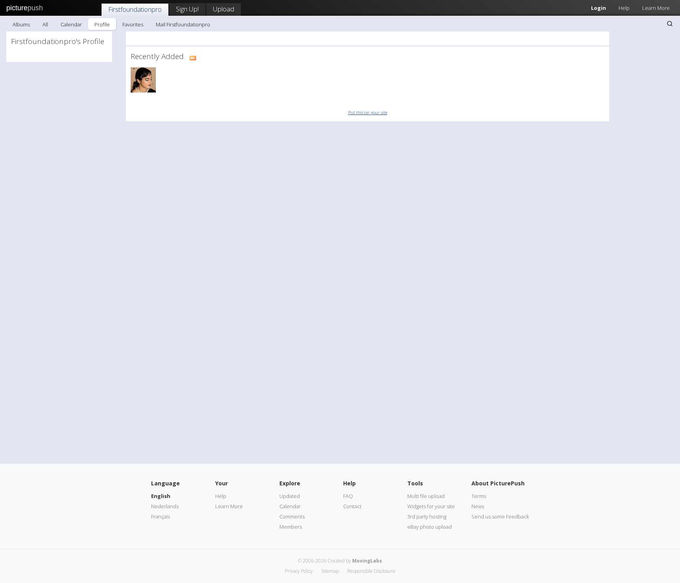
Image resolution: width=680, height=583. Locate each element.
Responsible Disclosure (371, 571)
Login (598, 7)
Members (290, 526)
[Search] (669, 23)
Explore (289, 483)
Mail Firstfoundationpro (183, 24)
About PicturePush (498, 483)
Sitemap (330, 571)
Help (624, 7)
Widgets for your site (431, 506)
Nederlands (165, 506)
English (160, 496)
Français (160, 516)
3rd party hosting (426, 516)
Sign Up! (187, 8)
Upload (223, 8)
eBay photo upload (429, 526)
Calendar (71, 24)
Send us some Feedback (500, 516)
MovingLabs (367, 560)
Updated (289, 496)
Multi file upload (426, 496)
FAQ (348, 496)
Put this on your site (367, 112)
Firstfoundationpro (135, 9)
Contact (352, 506)
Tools (415, 483)
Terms (478, 496)
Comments (292, 516)
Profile (102, 24)
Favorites (132, 24)
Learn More (656, 7)
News (477, 506)
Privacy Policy (299, 571)
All (45, 24)
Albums (21, 24)
